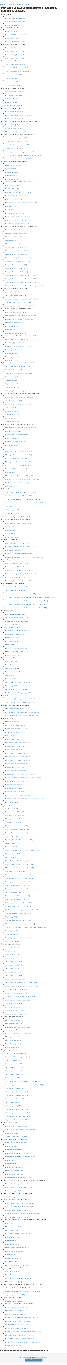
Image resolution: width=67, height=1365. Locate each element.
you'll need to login (41, 1357)
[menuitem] (0, 2)
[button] (6, 4)
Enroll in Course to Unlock (33, 1360)
